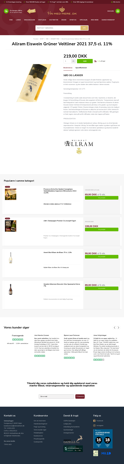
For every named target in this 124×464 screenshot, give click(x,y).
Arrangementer (68, 433)
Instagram (100, 425)
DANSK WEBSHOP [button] (108, 20)
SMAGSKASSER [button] (29, 20)
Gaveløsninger (68, 430)
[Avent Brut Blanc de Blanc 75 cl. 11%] (10, 257)
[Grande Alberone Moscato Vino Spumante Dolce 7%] (10, 289)
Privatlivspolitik (39, 439)
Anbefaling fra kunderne (71, 427)
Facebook (100, 421)
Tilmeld (80, 396)
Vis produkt (101, 198)
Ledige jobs (67, 424)
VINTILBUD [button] (42, 20)
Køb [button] (85, 61)
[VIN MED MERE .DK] (62, 11)
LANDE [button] (18, 20)
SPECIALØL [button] (84, 20)
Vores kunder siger (40, 430)
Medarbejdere (38, 433)
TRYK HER (8, 444)
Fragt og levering (39, 427)
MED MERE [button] (94, 20)
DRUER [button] (63, 20)
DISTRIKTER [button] (53, 20)
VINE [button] (11, 20)
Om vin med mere (40, 421)
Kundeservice (38, 436)
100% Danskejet (69, 421)
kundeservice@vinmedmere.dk (14, 426)
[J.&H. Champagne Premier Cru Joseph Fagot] (10, 226)
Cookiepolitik (38, 442)
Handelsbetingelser (40, 424)
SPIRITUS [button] (73, 20)
